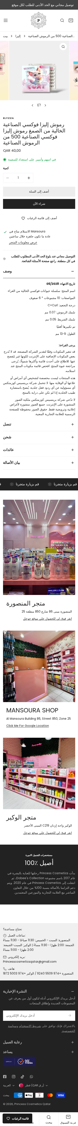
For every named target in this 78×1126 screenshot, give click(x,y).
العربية (7, 1085)
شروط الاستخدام (30, 1026)
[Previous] (33, 105)
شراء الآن (39, 204)
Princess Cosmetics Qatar (32, 1104)
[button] (71, 20)
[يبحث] (62, 20)
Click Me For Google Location (27, 726)
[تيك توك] (22, 1077)
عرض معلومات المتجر (23, 242)
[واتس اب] (31, 1077)
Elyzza (8, 118)
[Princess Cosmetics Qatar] (39, 20)
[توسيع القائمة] (5, 20)
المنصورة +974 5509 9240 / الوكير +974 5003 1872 (38, 973)
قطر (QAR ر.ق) (34, 1085)
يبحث (6, 1095)
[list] (39, 75)
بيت (5, 36)
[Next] (45, 105)
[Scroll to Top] (71, 1104)
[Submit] (70, 1015)
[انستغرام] (13, 1077)
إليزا (18, 36)
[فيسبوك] (4, 1077)
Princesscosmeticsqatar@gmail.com (30, 962)
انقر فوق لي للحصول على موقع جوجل (47, 619)
